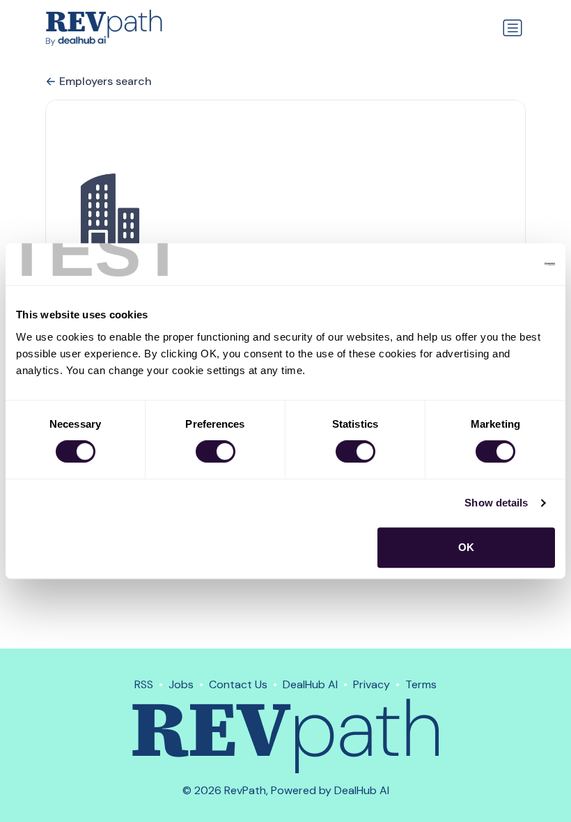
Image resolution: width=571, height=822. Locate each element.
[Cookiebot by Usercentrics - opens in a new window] (494, 264)
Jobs (181, 684)
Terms (421, 684)
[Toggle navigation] (512, 28)
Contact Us (238, 684)
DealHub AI (310, 684)
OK (466, 547)
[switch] (215, 451)
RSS (143, 684)
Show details (496, 503)
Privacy (371, 684)
